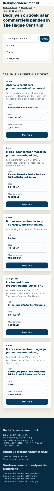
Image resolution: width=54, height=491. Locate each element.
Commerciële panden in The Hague (20, 481)
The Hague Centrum (13, 11)
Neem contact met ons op (16, 459)
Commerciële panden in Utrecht (19, 478)
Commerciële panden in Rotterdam (20, 476)
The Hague (26, 7)
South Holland (10, 7)
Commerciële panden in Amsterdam (21, 473)
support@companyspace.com (18, 440)
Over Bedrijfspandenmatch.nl (17, 456)
